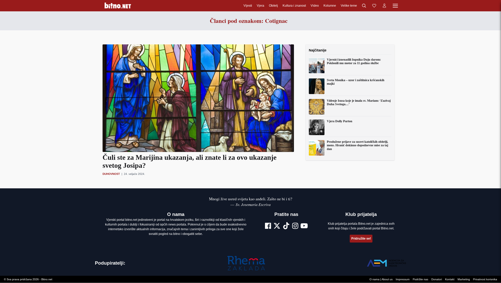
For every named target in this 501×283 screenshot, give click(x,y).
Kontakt (449, 279)
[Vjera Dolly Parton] (316, 127)
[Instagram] (295, 226)
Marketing (464, 279)
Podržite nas (420, 279)
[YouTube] (304, 226)
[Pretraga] (364, 6)
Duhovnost (111, 173)
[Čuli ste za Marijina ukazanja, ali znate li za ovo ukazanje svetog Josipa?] (198, 98)
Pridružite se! (361, 238)
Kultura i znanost (294, 5)
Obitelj (273, 5)
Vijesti (247, 5)
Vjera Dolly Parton (339, 121)
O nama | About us (381, 279)
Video (315, 5)
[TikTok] (286, 226)
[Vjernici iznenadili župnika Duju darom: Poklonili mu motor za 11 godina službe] (316, 66)
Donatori (436, 279)
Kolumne (329, 5)
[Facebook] (268, 226)
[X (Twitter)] (276, 226)
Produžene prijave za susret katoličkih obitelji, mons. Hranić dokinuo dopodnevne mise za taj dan (357, 145)
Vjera (260, 5)
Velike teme (349, 5)
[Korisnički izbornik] (384, 6)
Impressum (403, 279)
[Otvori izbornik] (395, 6)
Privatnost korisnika (485, 279)
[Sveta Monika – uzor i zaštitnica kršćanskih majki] (316, 86)
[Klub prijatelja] (374, 6)
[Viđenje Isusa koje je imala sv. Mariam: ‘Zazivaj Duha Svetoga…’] (316, 107)
